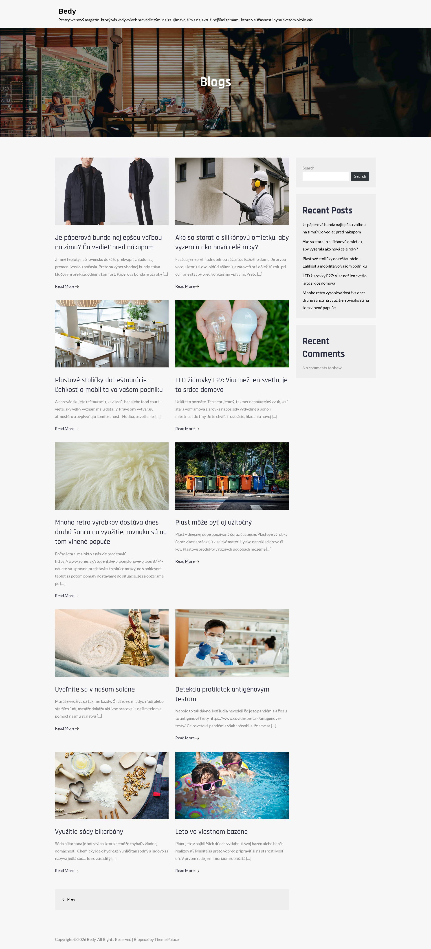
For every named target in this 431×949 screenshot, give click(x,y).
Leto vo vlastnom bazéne (211, 831)
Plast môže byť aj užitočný (213, 522)
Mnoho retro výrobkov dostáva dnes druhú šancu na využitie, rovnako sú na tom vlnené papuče (111, 532)
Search (308, 167)
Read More (65, 286)
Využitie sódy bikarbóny (89, 831)
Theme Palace (166, 939)
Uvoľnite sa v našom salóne (95, 689)
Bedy (67, 11)
